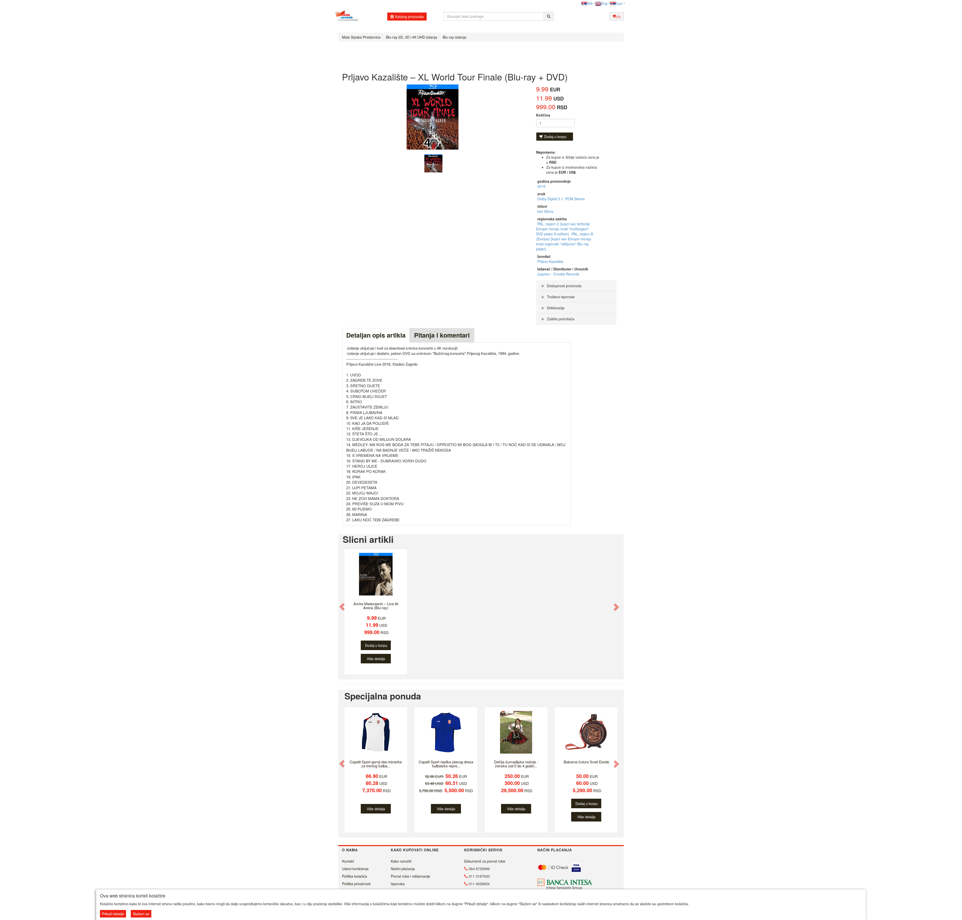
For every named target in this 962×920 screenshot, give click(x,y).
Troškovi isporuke (561, 296)
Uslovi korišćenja (355, 868)
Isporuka (398, 883)
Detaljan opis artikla (376, 335)
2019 (541, 186)
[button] (342, 607)
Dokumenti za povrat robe (484, 861)
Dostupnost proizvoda (564, 285)
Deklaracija (555, 307)
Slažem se (141, 913)
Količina (543, 115)
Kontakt (348, 861)
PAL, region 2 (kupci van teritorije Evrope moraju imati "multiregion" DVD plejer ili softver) (563, 228)
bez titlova (545, 211)
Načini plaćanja (403, 868)
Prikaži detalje (113, 913)
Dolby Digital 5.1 (550, 198)
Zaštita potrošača (560, 318)
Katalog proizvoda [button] (409, 16)
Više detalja (376, 658)
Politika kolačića (354, 876)
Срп (619, 3)
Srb (590, 3)
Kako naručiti (401, 861)
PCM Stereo (575, 198)
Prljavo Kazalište (550, 261)
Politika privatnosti (356, 883)
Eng (604, 3)
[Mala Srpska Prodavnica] (345, 16)
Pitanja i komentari (442, 335)
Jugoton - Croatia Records (558, 273)
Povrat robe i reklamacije (410, 876)
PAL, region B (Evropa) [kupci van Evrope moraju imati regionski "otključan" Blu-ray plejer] (564, 241)
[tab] (576, 285)
